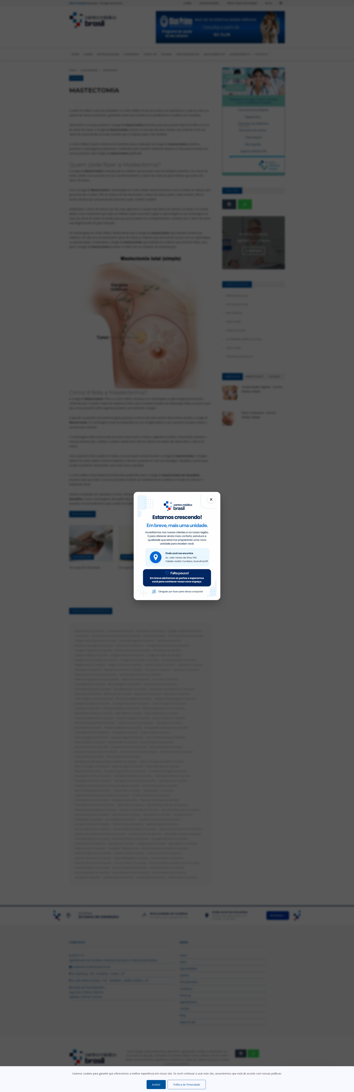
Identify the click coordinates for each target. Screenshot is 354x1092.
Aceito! (156, 1084)
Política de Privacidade (186, 1084)
